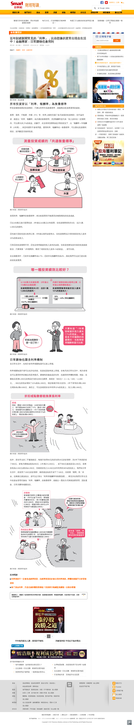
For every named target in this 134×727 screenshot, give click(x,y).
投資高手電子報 (84, 686)
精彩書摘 (106, 12)
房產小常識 (43, 693)
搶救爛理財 (36, 702)
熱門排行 (28, 12)
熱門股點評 (26, 689)
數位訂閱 (118, 12)
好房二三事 (26, 693)
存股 (41, 689)
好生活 (83, 12)
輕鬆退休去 (44, 702)
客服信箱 (118, 698)
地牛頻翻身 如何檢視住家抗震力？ (28, 665)
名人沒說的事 (27, 702)
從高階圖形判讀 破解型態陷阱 (107, 70)
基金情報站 (26, 683)
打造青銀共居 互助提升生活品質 (66, 674)
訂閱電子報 (119, 690)
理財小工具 (53, 702)
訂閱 (117, 40)
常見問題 (91, 715)
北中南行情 (34, 693)
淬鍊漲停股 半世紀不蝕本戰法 (68, 641)
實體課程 (82, 683)
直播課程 (89, 683)
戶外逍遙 (32, 709)
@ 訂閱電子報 (17, 645)
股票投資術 (34, 689)
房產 (55, 12)
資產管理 (29, 50)
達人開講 (55, 689)
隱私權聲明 (73, 715)
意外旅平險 (48, 696)
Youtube (118, 687)
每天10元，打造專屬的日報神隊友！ (54, 22)
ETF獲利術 (47, 689)
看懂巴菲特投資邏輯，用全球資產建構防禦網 (26, 22)
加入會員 (118, 694)
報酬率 (18, 50)
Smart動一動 (55, 709)
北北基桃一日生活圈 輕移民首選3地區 (30, 668)
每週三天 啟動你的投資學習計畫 (82, 21)
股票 (46, 12)
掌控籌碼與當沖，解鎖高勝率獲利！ (109, 63)
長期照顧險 (31, 696)
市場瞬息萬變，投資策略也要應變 (108, 74)
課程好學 (94, 12)
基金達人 (52, 683)
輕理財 (73, 12)
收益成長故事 (27, 686)
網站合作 (65, 715)
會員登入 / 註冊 (114, 2)
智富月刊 (118, 683)
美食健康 (40, 709)
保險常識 (56, 696)
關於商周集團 (46, 715)
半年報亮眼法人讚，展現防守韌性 (29, 641)
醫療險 (25, 696)
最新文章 (15, 12)
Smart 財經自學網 (18, 5)
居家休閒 (25, 709)
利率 (23, 50)
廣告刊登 (56, 715)
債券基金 (35, 686)
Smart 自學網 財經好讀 (33, 5)
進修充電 (47, 709)
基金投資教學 (35, 683)
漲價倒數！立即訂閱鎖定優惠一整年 (110, 22)
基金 (38, 12)
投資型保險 (40, 696)
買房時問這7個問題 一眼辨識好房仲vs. (30, 672)
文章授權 (83, 715)
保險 (63, 12)
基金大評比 (44, 683)
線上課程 (96, 683)
